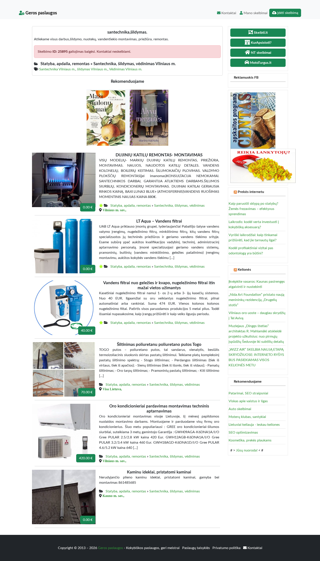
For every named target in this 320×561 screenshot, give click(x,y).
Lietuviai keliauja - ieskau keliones (254, 424)
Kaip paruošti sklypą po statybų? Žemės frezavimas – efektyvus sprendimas (253, 209)
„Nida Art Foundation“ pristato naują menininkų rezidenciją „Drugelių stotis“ (256, 300)
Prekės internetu (251, 192)
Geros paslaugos (40, 13)
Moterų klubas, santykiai (247, 417)
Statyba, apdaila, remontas (130, 205)
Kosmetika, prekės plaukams (250, 440)
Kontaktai (228, 13)
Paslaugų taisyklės (196, 548)
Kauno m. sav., (113, 495)
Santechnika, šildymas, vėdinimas (179, 205)
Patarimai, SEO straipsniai (248, 393)
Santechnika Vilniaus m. (57, 69)
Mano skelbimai (255, 13)
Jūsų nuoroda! (247, 450)
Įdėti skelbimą (287, 13)
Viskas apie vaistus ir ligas (248, 401)
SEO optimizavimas (243, 432)
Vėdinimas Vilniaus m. (125, 69)
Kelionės (244, 269)
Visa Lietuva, (112, 389)
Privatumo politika (226, 548)
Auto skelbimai (240, 409)
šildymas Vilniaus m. (92, 69)
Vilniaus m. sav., (114, 210)
